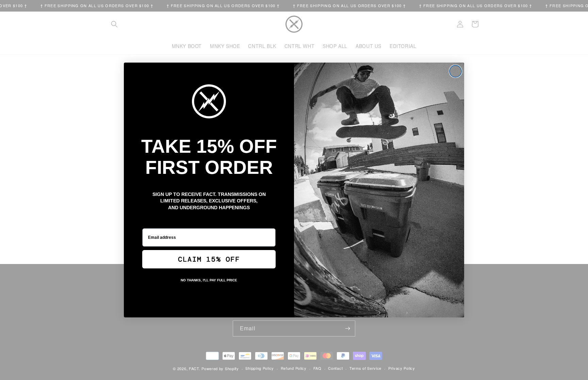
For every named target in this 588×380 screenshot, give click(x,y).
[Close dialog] (455, 71)
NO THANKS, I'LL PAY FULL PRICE (209, 280)
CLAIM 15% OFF (209, 259)
